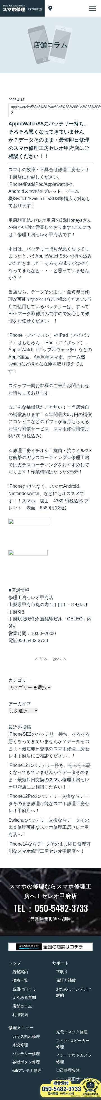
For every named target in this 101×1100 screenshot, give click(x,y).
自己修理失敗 (68, 1070)
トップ (14, 963)
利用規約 (20, 1014)
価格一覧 (20, 980)
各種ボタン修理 (26, 1062)
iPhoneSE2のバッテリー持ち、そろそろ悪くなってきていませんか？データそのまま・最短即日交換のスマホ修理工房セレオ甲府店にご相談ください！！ (49, 745)
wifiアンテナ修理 (27, 1070)
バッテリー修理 (26, 1053)
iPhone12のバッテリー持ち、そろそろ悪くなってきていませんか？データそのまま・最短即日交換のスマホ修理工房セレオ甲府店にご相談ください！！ (49, 776)
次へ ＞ (60, 659)
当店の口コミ (24, 989)
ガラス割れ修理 (26, 1036)
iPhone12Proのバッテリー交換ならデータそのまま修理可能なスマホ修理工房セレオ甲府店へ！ (48, 803)
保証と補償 (66, 980)
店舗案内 (20, 972)
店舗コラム (22, 1006)
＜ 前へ (41, 659)
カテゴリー (19, 680)
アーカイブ (19, 703)
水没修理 (20, 1045)
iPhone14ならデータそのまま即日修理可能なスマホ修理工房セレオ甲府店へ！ (49, 848)
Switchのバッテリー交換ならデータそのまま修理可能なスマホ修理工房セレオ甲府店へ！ (48, 827)
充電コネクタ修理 (72, 1032)
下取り (62, 972)
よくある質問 (24, 997)
